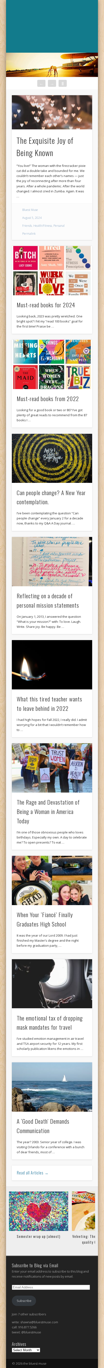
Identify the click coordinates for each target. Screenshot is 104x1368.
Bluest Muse (30, 210)
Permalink (29, 234)
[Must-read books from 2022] (52, 364)
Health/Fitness (42, 226)
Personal (59, 226)
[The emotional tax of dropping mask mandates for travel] (52, 984)
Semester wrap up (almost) (38, 1236)
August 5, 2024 (32, 218)
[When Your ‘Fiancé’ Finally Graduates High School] (52, 880)
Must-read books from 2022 (48, 398)
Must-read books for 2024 (46, 304)
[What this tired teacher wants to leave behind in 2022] (52, 664)
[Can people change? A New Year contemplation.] (52, 458)
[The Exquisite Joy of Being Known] (52, 112)
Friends (27, 226)
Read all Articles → (33, 1173)
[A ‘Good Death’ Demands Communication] (52, 1087)
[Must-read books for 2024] (52, 270)
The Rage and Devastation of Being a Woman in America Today (48, 811)
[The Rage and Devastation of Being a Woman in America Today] (52, 768)
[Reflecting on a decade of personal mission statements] (52, 561)
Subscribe (24, 1301)
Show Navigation (51, 58)
